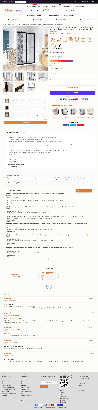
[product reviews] (53, 33)
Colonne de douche (56, 11)
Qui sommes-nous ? (6, 376)
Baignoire (83, 11)
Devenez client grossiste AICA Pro (9, 401)
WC (44, 15)
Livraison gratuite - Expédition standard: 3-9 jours (61, 70)
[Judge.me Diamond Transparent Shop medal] (49, 286)
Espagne (63, 400)
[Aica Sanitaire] (64, 387)
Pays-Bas (63, 402)
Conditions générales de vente (8, 389)
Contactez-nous (5, 397)
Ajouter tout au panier (25, 122)
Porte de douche (31, 6)
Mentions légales (5, 391)
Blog (3, 378)
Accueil (4, 24)
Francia (62, 392)
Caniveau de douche (53, 15)
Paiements (4, 383)
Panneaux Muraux (42, 11)
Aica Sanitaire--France (42, 407)
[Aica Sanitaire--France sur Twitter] (61, 377)
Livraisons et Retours (6, 385)
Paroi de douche (55, 6)
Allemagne (63, 396)
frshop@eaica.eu (85, 381)
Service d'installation (6, 382)
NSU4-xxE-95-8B (13, 166)
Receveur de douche (78, 6)
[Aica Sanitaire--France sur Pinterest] (68, 377)
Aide (83, 2)
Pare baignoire (66, 6)
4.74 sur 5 (21, 275)
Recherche (4, 395)
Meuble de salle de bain (70, 11)
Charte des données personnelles (9, 393)
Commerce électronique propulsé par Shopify (56, 407)
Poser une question (85, 191)
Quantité (52, 80)
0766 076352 (83, 385)
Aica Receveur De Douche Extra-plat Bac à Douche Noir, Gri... (22, 107)
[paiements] (73, 100)
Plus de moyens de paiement (72, 96)
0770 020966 (83, 383)
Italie (62, 394)
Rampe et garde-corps (68, 15)
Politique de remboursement (8, 387)
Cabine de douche (43, 6)
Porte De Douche (11, 24)
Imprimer (92, 35)
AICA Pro (87, 2)
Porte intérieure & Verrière (34, 15)
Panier (94, 2)
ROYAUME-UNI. (64, 398)
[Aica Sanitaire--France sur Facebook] (64, 377)
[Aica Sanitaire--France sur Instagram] (71, 377)
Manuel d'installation (6, 380)
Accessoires (30, 11)
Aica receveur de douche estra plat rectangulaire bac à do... (22, 100)
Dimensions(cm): (54, 74)
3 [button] (49, 367)
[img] (7, 298)
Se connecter (78, 2)
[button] (53, 33)
